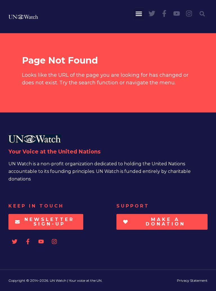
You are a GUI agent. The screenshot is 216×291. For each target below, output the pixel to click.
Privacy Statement (192, 280)
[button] (139, 13)
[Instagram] (189, 13)
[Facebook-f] (164, 13)
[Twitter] (151, 13)
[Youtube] (176, 13)
